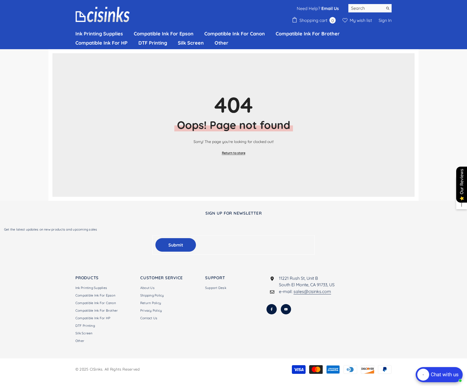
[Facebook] (271, 309)
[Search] (370, 8)
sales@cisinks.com (312, 291)
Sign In (385, 20)
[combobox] (365, 8)
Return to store (233, 153)
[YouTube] (286, 309)
